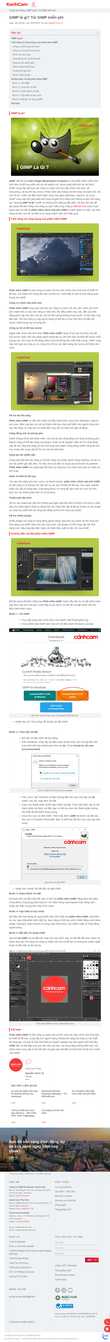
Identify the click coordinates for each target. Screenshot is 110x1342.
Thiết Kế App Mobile (18, 1258)
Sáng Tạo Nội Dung (18, 1263)
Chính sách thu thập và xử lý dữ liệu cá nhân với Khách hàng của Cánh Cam (49, 1339)
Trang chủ (14, 10)
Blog (22, 10)
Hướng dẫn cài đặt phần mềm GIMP (29, 79)
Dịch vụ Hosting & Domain (21, 1272)
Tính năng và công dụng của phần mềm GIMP (34, 42)
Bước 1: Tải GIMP (21, 83)
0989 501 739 (28, 1209)
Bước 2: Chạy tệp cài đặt (24, 87)
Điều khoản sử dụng (64, 1275)
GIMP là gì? (17, 38)
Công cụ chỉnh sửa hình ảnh (25, 46)
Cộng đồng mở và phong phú (26, 58)
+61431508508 (22, 1221)
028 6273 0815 (22, 1196)
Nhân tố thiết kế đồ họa (23, 67)
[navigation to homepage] (17, 4)
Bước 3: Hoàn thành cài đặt (25, 91)
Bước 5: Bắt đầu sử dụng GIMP (27, 99)
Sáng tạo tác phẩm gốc (23, 63)
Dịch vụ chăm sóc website (21, 1246)
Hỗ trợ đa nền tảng (21, 54)
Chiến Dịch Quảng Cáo (20, 1267)
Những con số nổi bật (65, 1200)
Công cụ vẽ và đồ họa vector (26, 50)
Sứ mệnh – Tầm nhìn (65, 1191)
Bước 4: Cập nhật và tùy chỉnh (26, 95)
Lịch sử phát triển (63, 1187)
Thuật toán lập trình (21, 71)
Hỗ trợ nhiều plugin (21, 75)
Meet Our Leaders (63, 1196)
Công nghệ (60, 1205)
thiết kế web (79, 206)
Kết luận (15, 103)
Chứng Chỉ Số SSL (18, 1276)
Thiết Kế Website (17, 1242)
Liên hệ (13, 1157)
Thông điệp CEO (63, 1209)
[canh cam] (57, 1290)
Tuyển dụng (60, 1279)
